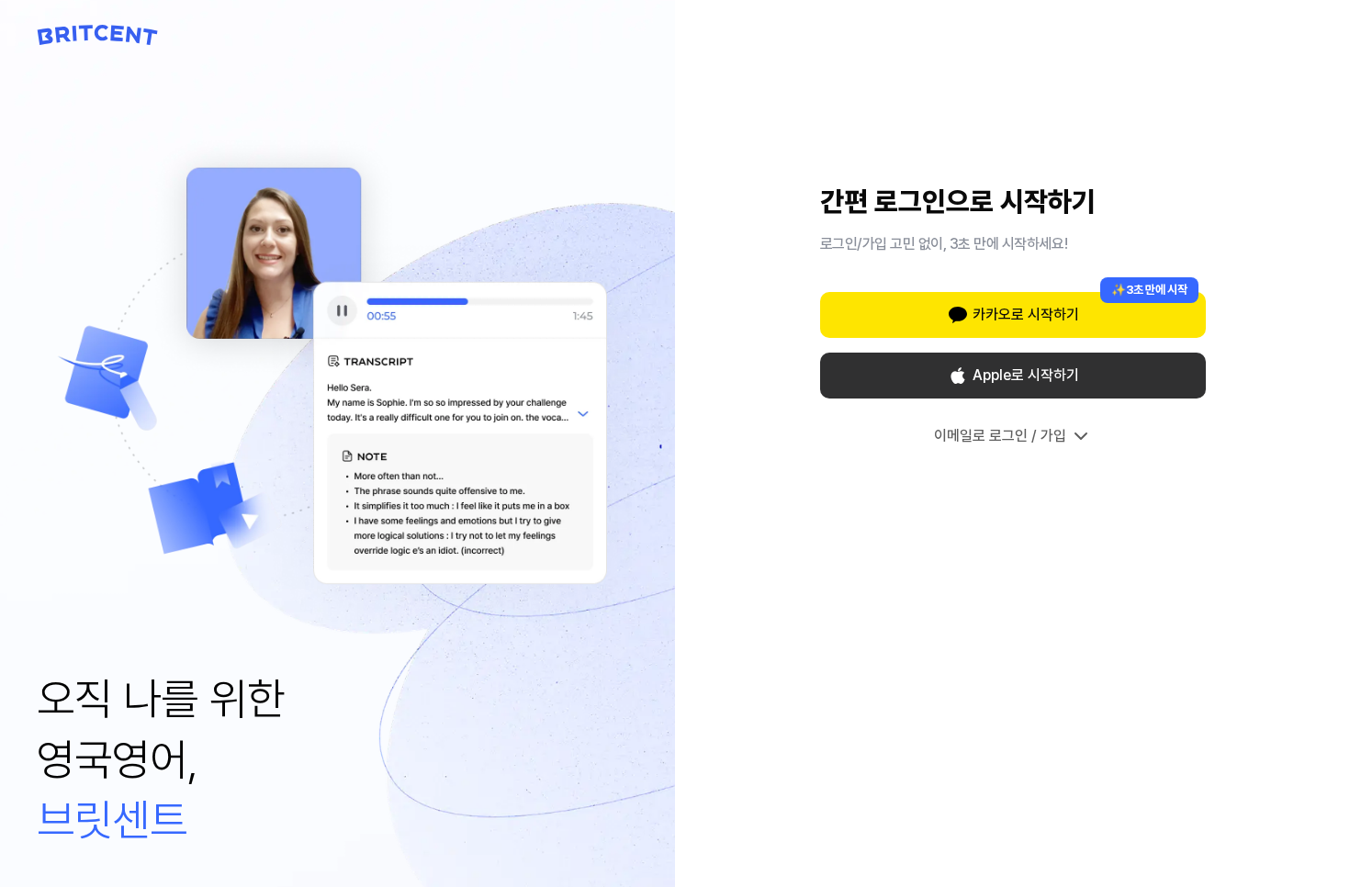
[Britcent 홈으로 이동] (98, 35)
